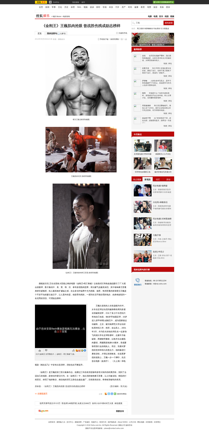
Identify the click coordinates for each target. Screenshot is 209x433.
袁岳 (144, 56)
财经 (98, 7)
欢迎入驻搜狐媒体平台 (164, 2)
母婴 (149, 7)
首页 (41, 7)
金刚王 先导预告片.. (47, 354)
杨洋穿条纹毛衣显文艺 (163, 172)
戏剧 (167, 16)
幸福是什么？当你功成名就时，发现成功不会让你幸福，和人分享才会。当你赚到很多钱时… (156, 95)
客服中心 (94, 422)
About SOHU (123, 422)
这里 (59, 331)
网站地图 (140, 422)
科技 (111, 7)
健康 (136, 7)
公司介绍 (132, 422)
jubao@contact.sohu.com (114, 428)
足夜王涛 (145, 68)
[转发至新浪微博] (79, 350)
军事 (54, 7)
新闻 (47, 7)
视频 (86, 7)
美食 (162, 7)
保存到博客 (114, 39)
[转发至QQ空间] (82, 350)
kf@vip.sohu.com (159, 284)
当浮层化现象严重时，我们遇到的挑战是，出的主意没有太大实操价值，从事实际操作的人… (156, 58)
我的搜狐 (75, 2)
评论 (170, 64)
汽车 (117, 7)
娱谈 (92, 7)
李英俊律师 (146, 106)
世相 (105, 7)
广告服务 (86, 422)
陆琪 (144, 93)
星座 (168, 7)
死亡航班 (140, 29)
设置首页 (51, 422)
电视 (156, 16)
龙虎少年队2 (158, 252)
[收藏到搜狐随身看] (115, 394)
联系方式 (103, 422)
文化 (60, 7)
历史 (66, 7)
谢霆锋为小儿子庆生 (163, 154)
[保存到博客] (121, 394)
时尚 (130, 7)
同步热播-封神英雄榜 (162, 219)
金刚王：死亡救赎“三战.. (66, 354)
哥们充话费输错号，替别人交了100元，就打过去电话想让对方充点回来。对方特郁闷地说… (156, 108)
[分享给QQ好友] (109, 394)
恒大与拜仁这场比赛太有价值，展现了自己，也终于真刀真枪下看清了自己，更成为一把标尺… (156, 70)
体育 (73, 7)
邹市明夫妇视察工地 (142, 172)
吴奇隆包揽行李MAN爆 (142, 154)
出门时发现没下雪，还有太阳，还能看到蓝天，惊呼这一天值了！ (156, 120)
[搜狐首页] (41, 2)
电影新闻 (66, 16)
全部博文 (157, 422)
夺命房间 (156, 29)
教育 (143, 7)
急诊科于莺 (146, 118)
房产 (124, 7)
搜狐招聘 (78, 422)
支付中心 (70, 422)
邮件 (83, 2)
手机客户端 (104, 39)
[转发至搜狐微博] (77, 350)
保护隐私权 (112, 422)
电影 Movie (57, 16)
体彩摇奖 (118, 403)
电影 (150, 16)
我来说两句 (56, 33)
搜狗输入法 (61, 422)
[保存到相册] (84, 120)
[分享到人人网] (112, 394)
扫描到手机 (123, 33)
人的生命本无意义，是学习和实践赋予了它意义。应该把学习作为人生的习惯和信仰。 (156, 83)
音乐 (161, 16)
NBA (79, 7)
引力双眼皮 (165, 29)
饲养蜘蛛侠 (148, 29)
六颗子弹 (157, 235)
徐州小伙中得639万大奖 (102, 403)
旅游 (155, 7)
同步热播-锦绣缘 (160, 186)
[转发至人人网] (85, 350)
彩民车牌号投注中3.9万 (50, 403)
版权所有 (129, 425)
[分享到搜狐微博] (105, 394)
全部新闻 (149, 422)
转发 (165, 64)
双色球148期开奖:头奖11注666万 (76, 403)
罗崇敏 (144, 81)
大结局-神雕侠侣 (160, 202)
